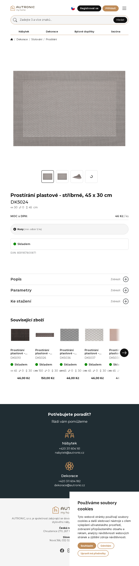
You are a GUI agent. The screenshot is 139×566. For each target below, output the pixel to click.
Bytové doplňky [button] (84, 31)
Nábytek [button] (24, 31)
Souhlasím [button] (87, 545)
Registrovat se (89, 8)
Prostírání (51, 39)
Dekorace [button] (52, 31)
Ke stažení (65, 301)
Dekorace (22, 39)
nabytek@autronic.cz (69, 469)
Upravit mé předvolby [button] (93, 553)
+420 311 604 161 (69, 465)
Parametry (65, 290)
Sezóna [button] (115, 31)
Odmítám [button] (106, 545)
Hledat (120, 19)
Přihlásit (110, 8)
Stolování (36, 39)
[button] (73, 8)
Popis (65, 279)
